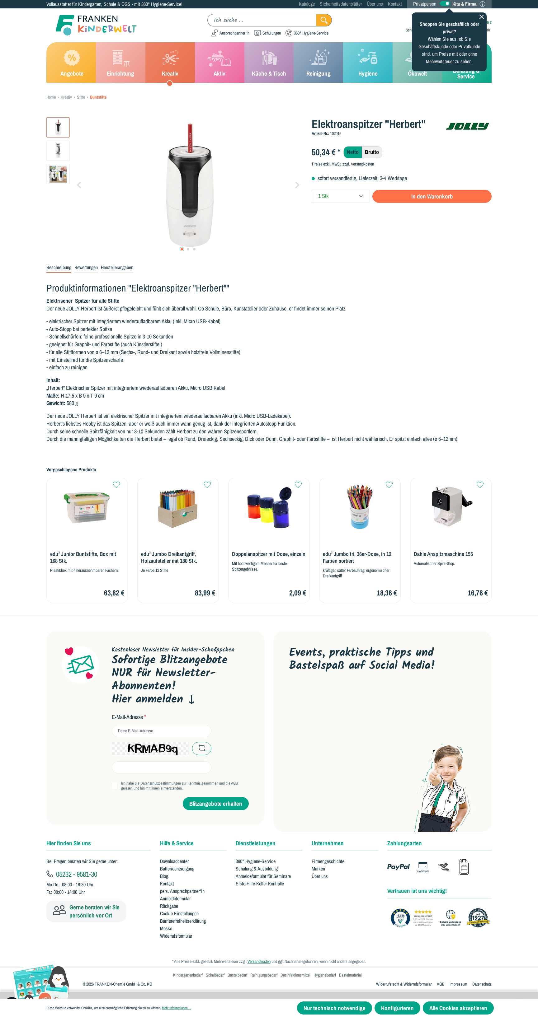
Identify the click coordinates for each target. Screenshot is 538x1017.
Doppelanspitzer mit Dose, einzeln (268, 554)
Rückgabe (169, 906)
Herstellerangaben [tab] (117, 267)
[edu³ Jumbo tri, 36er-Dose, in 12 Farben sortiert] (360, 506)
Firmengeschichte (328, 861)
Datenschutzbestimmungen (160, 783)
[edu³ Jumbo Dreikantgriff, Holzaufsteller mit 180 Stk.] (178, 506)
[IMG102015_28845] (188, 184)
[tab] (58, 267)
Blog (164, 876)
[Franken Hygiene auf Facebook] (373, 693)
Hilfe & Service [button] (177, 843)
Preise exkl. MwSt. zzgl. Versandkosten (343, 164)
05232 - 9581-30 (75, 874)
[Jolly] (468, 124)
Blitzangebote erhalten (215, 804)
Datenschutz (482, 984)
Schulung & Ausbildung (257, 868)
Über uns (375, 3)
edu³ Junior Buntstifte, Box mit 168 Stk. (83, 557)
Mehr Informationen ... (176, 1007)
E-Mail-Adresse (129, 717)
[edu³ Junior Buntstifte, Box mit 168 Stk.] (87, 506)
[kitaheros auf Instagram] (354, 693)
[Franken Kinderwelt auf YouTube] (295, 693)
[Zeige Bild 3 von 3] (194, 249)
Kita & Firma (464, 3)
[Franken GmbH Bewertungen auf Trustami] (441, 918)
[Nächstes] (297, 184)
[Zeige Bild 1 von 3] (182, 249)
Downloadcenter (174, 861)
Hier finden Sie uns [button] (68, 843)
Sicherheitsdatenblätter (341, 3)
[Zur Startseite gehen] (91, 25)
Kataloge (307, 3)
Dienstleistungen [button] (256, 843)
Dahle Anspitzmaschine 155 (443, 554)
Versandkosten (259, 961)
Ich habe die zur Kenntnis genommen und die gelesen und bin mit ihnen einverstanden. (179, 786)
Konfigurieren (397, 1008)
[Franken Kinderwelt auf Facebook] (314, 693)
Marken (318, 868)
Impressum (458, 984)
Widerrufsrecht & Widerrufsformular (404, 984)
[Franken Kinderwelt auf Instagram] (334, 693)
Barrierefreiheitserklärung (183, 920)
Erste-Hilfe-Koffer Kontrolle (260, 883)
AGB (234, 783)
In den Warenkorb (432, 196)
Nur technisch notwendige (335, 1008)
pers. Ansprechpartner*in (182, 891)
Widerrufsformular (176, 935)
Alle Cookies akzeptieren (458, 1008)
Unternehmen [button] (328, 843)
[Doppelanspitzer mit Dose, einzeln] (269, 506)
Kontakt (395, 3)
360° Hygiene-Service (256, 861)
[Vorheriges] (79, 184)
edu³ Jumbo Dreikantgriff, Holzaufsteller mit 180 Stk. (169, 557)
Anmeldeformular (175, 898)
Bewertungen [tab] (86, 267)
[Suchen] (324, 20)
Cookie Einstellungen (179, 913)
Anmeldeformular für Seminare (263, 876)
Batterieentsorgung (177, 868)
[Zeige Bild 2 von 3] (188, 249)
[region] (174, 184)
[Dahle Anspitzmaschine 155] (451, 506)
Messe (166, 928)
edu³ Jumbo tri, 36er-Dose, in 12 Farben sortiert (357, 557)
